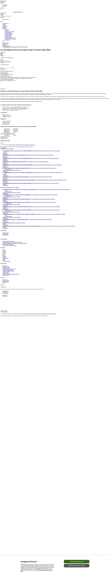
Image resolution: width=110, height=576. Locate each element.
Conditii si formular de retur (8, 269)
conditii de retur (25, 144)
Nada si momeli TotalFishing (8, 244)
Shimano (4, 250)
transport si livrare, (12, 144)
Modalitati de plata (6, 266)
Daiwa (4, 255)
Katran (1, 53)
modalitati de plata (19, 144)
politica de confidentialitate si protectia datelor (44, 313)
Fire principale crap (6, 45)
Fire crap (4, 44)
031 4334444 (10, 79)
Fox (3, 254)
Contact (4, 282)
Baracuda (4, 256)
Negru (14, 132)
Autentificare (5, 4)
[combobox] (5, 16)
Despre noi (5, 279)
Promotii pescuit (6, 234)
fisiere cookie (33, 313)
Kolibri (4, 249)
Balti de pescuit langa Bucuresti (8, 241)
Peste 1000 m (15, 130)
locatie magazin (32, 144)
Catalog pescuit (5, 232)
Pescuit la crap (5, 43)
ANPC (55, 313)
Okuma (4, 257)
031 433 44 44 (10, 57)
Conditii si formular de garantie (8, 270)
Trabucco (4, 253)
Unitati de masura (6, 275)
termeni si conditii (27, 313)
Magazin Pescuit (6, 42)
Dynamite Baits (5, 258)
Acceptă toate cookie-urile (76, 561)
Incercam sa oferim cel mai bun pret (9, 268)
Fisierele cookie (5, 273)
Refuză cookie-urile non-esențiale (76, 565)
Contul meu (5, 265)
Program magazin (6, 281)
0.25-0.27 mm (15, 131)
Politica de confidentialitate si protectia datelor (11, 274)
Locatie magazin (6, 280)
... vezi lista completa (6, 261)
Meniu (1, 21)
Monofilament (15, 128)
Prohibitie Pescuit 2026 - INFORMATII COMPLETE (12, 242)
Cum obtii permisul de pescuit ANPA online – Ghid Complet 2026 (15, 243)
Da (13, 133)
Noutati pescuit (5, 233)
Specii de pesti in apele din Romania (9, 245)
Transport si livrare (6, 267)
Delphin (4, 259)
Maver (4, 260)
